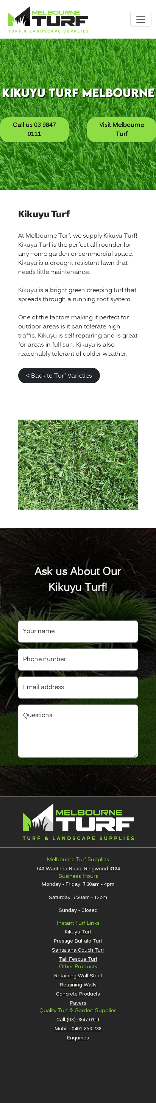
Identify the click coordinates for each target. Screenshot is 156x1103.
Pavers (78, 1003)
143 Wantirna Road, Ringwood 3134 (78, 869)
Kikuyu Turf (78, 932)
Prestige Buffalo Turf (78, 941)
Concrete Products (78, 994)
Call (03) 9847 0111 (78, 1020)
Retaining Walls (78, 985)
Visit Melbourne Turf (121, 130)
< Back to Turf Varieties (59, 376)
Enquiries (78, 1038)
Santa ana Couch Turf (78, 950)
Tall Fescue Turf (78, 959)
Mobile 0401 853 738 (78, 1029)
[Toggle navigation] (140, 19)
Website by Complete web (78, 1089)
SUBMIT (35, 770)
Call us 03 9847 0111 (34, 130)
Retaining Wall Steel (78, 976)
